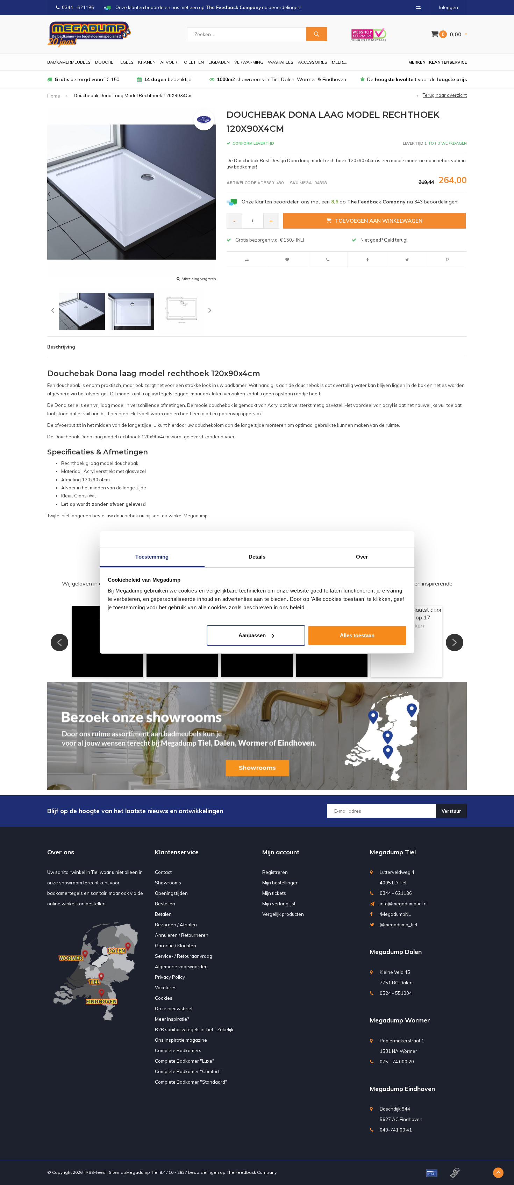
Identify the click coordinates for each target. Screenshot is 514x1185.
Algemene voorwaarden (181, 966)
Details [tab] (257, 557)
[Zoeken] (316, 34)
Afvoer (168, 62)
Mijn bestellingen (280, 882)
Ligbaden (219, 62)
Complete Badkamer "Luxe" (184, 1061)
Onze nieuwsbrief (174, 1008)
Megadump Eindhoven (402, 1089)
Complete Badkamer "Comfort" (188, 1071)
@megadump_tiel (398, 924)
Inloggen (448, 7)
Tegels (126, 62)
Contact (163, 872)
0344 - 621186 (78, 7)
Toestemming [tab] (152, 557)
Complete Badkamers (178, 1050)
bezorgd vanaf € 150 (87, 79)
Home (53, 96)
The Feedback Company (252, 1172)
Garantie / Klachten (175, 945)
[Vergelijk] (418, 7)
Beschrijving (61, 347)
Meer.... (339, 62)
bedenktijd (168, 79)
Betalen (163, 914)
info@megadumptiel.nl (404, 903)
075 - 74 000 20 (397, 1061)
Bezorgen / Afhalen (176, 924)
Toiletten (193, 62)
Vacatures (166, 987)
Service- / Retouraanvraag (183, 956)
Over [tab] (362, 557)
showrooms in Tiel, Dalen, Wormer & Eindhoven (281, 79)
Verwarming (248, 62)
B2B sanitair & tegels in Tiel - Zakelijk (194, 1029)
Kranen (147, 62)
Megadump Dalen (396, 952)
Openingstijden (171, 893)
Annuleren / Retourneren (181, 935)
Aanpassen (252, 635)
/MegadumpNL (395, 914)
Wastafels (280, 62)
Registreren (275, 872)
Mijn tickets (274, 893)
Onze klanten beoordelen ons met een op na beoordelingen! (350, 202)
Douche (104, 62)
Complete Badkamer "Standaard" (191, 1082)
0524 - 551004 (396, 993)
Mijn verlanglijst (278, 903)
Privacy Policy (170, 977)
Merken (417, 62)
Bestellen (165, 903)
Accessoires (312, 62)
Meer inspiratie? (172, 1019)
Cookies (163, 998)
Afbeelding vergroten (198, 278)
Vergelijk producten (283, 914)
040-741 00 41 (396, 1130)
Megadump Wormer (400, 1020)
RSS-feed (96, 1172)
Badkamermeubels (69, 62)
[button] (59, 642)
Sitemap (117, 1172)
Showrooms (168, 882)
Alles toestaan (357, 635)
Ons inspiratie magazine (181, 1040)
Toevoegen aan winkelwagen (378, 220)
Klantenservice (448, 62)
